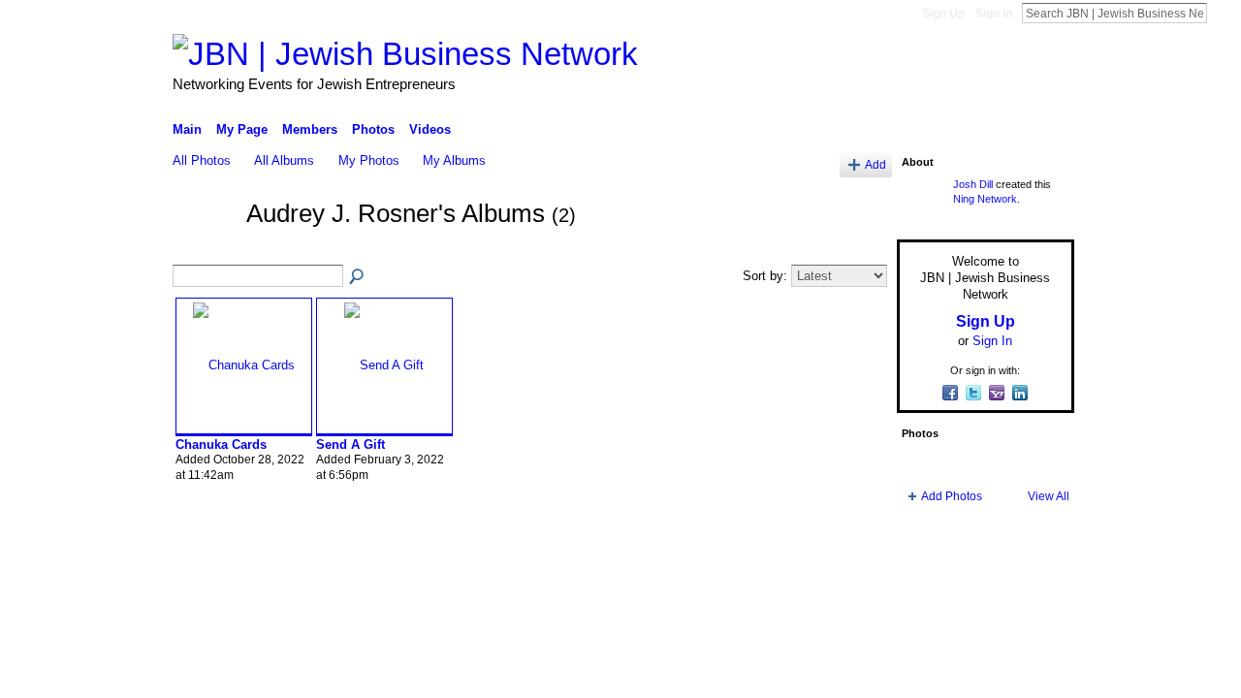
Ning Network (985, 199)
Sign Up (943, 13)
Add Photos (951, 496)
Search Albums (357, 277)
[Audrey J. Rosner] (204, 249)
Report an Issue (930, 567)
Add (875, 164)
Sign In (993, 13)
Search (1222, 12)
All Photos (202, 160)
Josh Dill (973, 184)
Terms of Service (1030, 567)
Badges (854, 567)
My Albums (454, 160)
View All (1048, 496)
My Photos (368, 160)
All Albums (284, 160)
